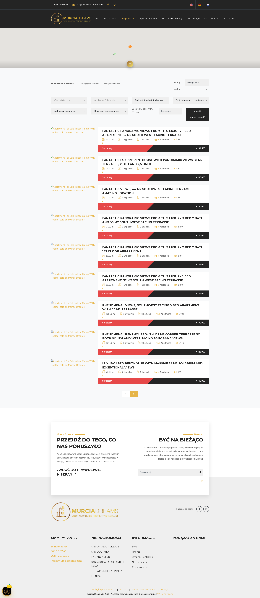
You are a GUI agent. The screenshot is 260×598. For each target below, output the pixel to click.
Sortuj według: (178, 86)
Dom (96, 18)
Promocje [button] (194, 18)
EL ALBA (95, 576)
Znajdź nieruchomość (197, 114)
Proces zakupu (140, 567)
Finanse (136, 552)
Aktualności (110, 18)
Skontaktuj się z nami (143, 589)
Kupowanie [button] (128, 18)
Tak (137, 112)
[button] (130, 46)
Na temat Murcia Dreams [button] (219, 18)
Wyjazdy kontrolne (142, 557)
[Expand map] (130, 64)
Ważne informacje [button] (172, 18)
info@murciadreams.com (89, 4)
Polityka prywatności (103, 589)
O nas (123, 589)
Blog (134, 546)
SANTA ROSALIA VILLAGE (105, 546)
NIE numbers (139, 562)
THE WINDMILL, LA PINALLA (106, 571)
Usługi (164, 589)
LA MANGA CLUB (100, 557)
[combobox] (69, 100)
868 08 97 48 (61, 4)
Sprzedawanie (148, 18)
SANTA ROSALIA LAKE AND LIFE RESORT (108, 564)
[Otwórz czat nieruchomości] (6, 591)
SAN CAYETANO (100, 552)
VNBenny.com (165, 594)
